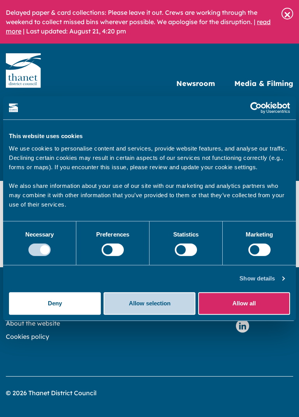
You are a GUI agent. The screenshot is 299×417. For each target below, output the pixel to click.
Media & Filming (263, 83)
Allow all (244, 303)
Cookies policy (27, 336)
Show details (257, 278)
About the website (33, 323)
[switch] (113, 250)
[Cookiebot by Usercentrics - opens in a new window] (256, 108)
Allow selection (150, 303)
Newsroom (195, 83)
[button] (287, 13)
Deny (55, 303)
